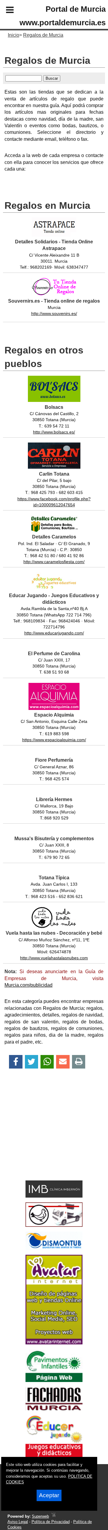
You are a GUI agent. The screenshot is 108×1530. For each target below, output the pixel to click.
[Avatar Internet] (54, 1342)
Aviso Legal (18, 1521)
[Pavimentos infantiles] (54, 1380)
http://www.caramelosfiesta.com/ (54, 561)
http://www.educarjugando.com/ (54, 633)
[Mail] (62, 1062)
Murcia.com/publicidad (28, 985)
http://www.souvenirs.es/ (54, 313)
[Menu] (5, 11)
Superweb (40, 1516)
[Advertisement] (45, 1135)
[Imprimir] (79, 1062)
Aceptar (49, 1495)
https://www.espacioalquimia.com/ (54, 739)
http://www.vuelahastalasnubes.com (54, 957)
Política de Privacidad (51, 1521)
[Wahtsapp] (47, 1062)
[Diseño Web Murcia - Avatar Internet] (53, 1516)
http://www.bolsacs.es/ (54, 432)
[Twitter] (31, 1062)
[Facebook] (15, 1062)
